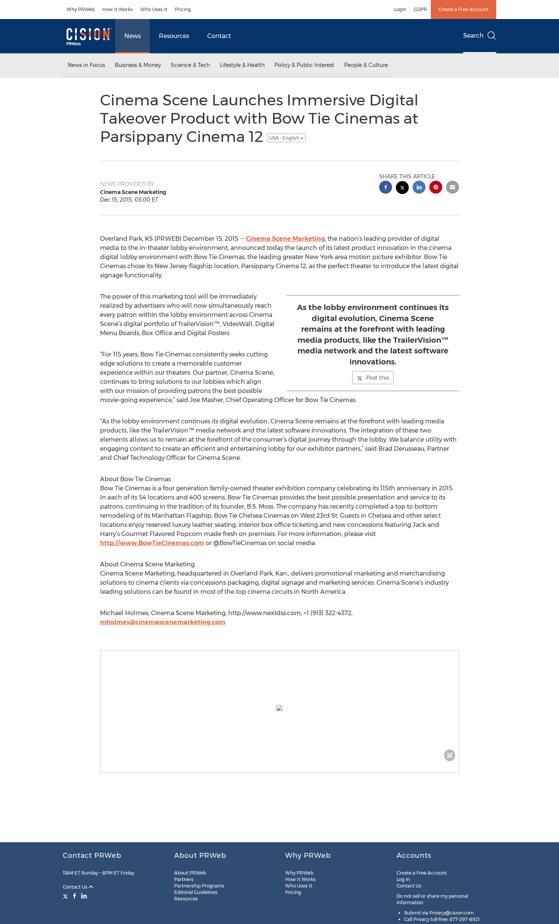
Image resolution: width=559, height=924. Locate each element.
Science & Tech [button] (190, 65)
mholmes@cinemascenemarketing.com (163, 622)
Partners (184, 879)
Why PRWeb (81, 9)
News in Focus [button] (86, 65)
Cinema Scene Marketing (285, 238)
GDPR (420, 9)
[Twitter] (66, 896)
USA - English (284, 138)
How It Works (117, 9)
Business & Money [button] (138, 65)
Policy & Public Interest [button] (304, 65)
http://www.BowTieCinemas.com (152, 543)
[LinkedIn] (84, 896)
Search (473, 35)
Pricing (183, 9)
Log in (403, 879)
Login (400, 9)
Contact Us (76, 887)
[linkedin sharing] (419, 188)
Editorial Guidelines (196, 892)
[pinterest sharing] (435, 188)
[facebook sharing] (385, 188)
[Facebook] (74, 896)
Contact (219, 36)
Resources (174, 36)
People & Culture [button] (366, 65)
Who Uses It (153, 9)
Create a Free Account (463, 9)
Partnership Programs (199, 886)
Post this (377, 377)
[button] (279, 708)
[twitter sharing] (402, 188)
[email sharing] (452, 188)
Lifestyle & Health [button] (242, 65)
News (132, 36)
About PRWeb (190, 873)
